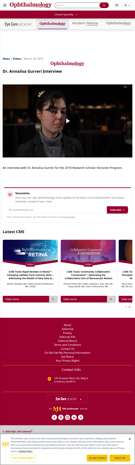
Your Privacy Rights (68, 360)
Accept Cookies (97, 457)
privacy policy (69, 217)
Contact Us (67, 349)
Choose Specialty (64, 14)
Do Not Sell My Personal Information (67, 353)
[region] (67, 449)
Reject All (120, 457)
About (67, 325)
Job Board (67, 356)
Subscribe (115, 209)
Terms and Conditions (67, 345)
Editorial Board (67, 341)
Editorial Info (67, 337)
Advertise (67, 329)
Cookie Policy (25, 451)
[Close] (129, 439)
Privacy (67, 333)
